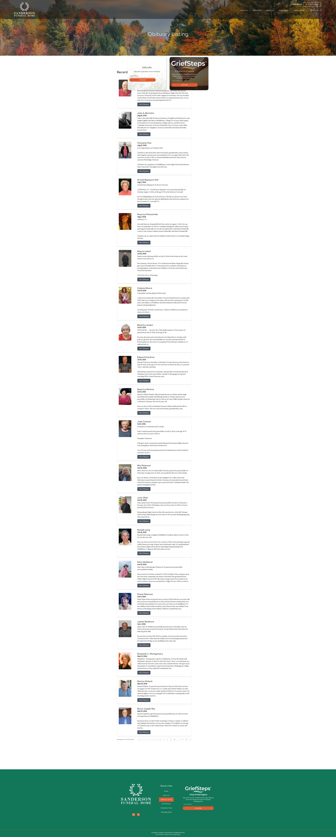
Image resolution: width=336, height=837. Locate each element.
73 (182, 739)
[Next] (190, 739)
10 (174, 739)
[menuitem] (244, 10)
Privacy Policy (160, 834)
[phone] (138, 815)
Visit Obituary (144, 104)
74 (186, 739)
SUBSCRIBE (142, 80)
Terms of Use (168, 834)
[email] (133, 815)
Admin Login (176, 834)
